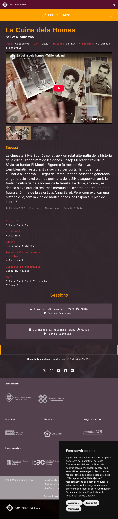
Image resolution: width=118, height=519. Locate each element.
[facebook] (66, 370)
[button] (109, 88)
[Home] (56, 15)
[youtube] (59, 370)
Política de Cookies (84, 495)
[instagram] (52, 370)
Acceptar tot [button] (74, 503)
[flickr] (73, 370)
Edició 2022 (17, 208)
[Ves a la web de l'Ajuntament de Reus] (14, 4)
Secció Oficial (74, 208)
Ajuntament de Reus (54, 480)
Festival (35, 208)
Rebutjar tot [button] (91, 503)
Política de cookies (54, 484)
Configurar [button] (73, 509)
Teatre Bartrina (58, 313)
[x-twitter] (45, 370)
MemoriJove (52, 208)
